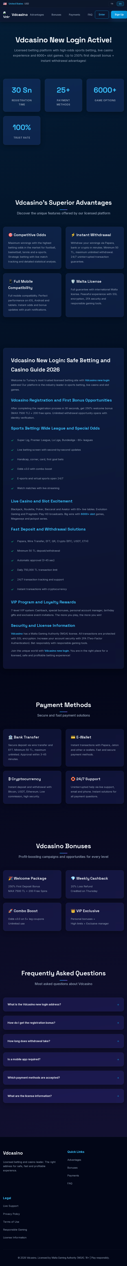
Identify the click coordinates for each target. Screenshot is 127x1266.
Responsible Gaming (15, 1229)
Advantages (37, 14)
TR (112, 4)
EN (120, 4)
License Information (14, 1237)
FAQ (90, 14)
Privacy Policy (11, 1213)
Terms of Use (11, 1221)
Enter (102, 14)
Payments (74, 14)
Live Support (10, 1205)
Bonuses (56, 14)
